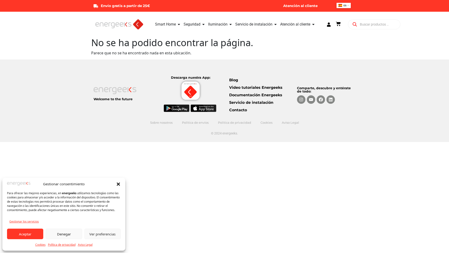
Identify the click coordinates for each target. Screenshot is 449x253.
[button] (118, 184)
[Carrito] (338, 23)
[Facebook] (321, 99)
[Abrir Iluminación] (230, 24)
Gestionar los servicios (24, 221)
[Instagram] (301, 99)
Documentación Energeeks (255, 95)
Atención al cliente (300, 6)
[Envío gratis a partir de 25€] (96, 5)
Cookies (40, 245)
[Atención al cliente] (322, 6)
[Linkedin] (330, 99)
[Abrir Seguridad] (203, 24)
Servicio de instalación (251, 102)
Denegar (64, 234)
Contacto (238, 110)
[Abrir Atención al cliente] (313, 24)
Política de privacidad (62, 245)
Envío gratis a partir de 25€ (125, 6)
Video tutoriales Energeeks (255, 87)
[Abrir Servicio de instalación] (275, 24)
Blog (233, 80)
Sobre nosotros (161, 122)
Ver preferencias (102, 234)
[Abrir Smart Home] (179, 24)
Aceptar (25, 234)
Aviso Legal (85, 245)
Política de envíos (195, 122)
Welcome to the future (113, 99)
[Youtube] (311, 99)
